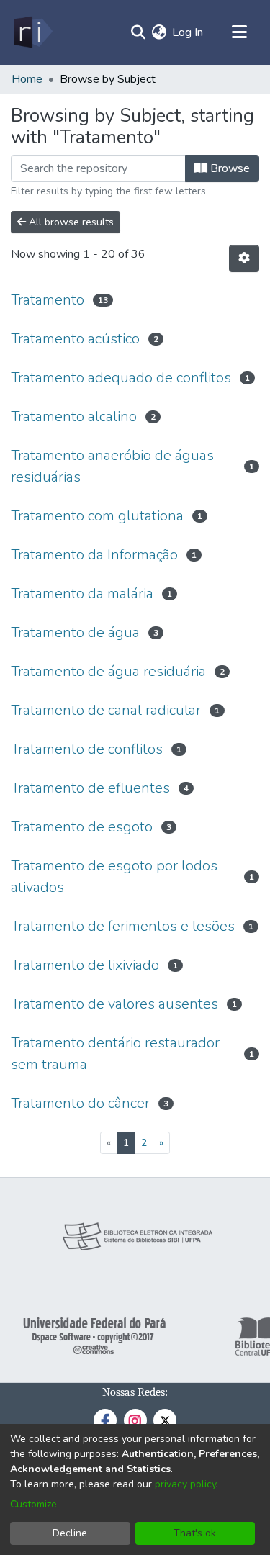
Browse (228, 168)
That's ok (195, 1533)
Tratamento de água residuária (108, 671)
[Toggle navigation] (239, 32)
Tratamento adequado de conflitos (121, 377)
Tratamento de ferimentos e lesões (123, 926)
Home (27, 79)
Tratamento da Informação (94, 554)
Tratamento (47, 300)
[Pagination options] (244, 258)
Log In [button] (188, 32)
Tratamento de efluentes (90, 788)
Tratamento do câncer (80, 1103)
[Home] (32, 32)
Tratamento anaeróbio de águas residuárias (112, 466)
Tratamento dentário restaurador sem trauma (115, 1053)
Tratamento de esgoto (82, 827)
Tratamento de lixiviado (85, 965)
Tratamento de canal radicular (106, 710)
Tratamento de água (75, 632)
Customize (33, 1504)
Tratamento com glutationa (97, 516)
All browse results (70, 222)
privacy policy (185, 1484)
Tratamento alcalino (74, 416)
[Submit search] (138, 32)
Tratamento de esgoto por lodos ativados (114, 876)
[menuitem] (159, 32)
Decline (70, 1533)
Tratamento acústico (75, 338)
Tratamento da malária (82, 593)
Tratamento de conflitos (87, 749)
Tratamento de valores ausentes (114, 1004)
